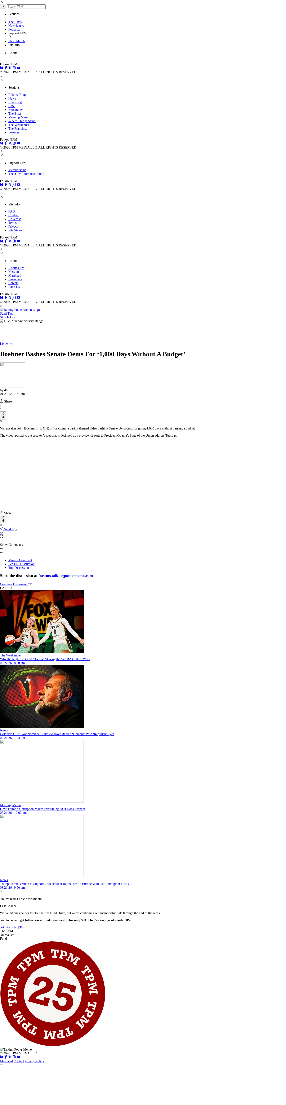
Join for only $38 (11, 927)
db (1, 533)
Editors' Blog (17, 94)
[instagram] (14, 68)
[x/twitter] (10, 68)
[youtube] (18, 68)
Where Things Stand (22, 121)
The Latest (15, 22)
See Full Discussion (21, 564)
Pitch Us (14, 286)
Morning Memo (18, 117)
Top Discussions (19, 567)
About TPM (16, 268)
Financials (15, 279)
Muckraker (15, 110)
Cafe (11, 106)
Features (13, 132)
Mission (13, 271)
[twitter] (10, 1057)
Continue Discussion (14, 584)
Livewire (6, 343)
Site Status (15, 230)
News (12, 98)
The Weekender (18, 125)
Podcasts (14, 29)
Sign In (5, 317)
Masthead (14, 275)
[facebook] (6, 68)
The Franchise (17, 128)
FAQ (11, 211)
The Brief (14, 113)
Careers (13, 283)
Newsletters (16, 25)
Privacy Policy (34, 1061)
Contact (13, 215)
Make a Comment (20, 560)
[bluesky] (1, 68)
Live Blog (15, 102)
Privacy (13, 226)
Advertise (14, 219)
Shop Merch (16, 41)
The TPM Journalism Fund (26, 174)
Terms (12, 222)
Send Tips (6, 313)
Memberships (17, 170)
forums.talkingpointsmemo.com (66, 575)
